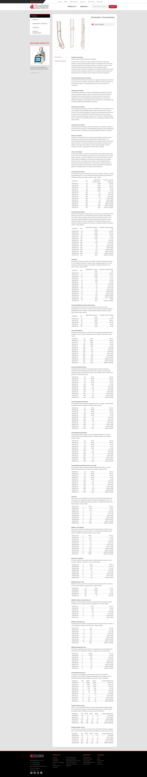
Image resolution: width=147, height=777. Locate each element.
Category (36, 27)
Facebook (31, 773)
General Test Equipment (58, 762)
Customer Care (86, 764)
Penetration (55, 759)
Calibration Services (87, 759)
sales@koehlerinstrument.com (40, 766)
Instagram (38, 773)
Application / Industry (40, 23)
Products (72, 6)
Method (35, 19)
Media (65, 1)
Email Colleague (98, 24)
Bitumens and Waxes (71, 759)
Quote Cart (99, 1)
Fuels (54, 764)
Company (100, 755)
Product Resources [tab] (60, 61)
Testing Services (87, 757)
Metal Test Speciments (71, 764)
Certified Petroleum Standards (73, 760)
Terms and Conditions (35, 768)
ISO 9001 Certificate (34, 770)
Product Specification (37, 32)
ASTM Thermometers (71, 762)
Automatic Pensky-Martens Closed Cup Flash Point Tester (39, 68)
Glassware (68, 765)
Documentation (86, 760)
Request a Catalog (36, 1)
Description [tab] (58, 57)
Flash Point (55, 760)
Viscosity (55, 757)
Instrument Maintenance (89, 762)
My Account (91, 1)
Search (113, 6)
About (60, 1)
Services (84, 6)
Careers (99, 762)
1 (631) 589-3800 (36, 762)
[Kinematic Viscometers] (72, 33)
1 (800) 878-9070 (33, 760)
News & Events (73, 1)
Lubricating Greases (71, 757)
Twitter (35, 773)
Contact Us (83, 1)
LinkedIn (41, 773)
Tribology (55, 767)
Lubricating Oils (56, 765)
